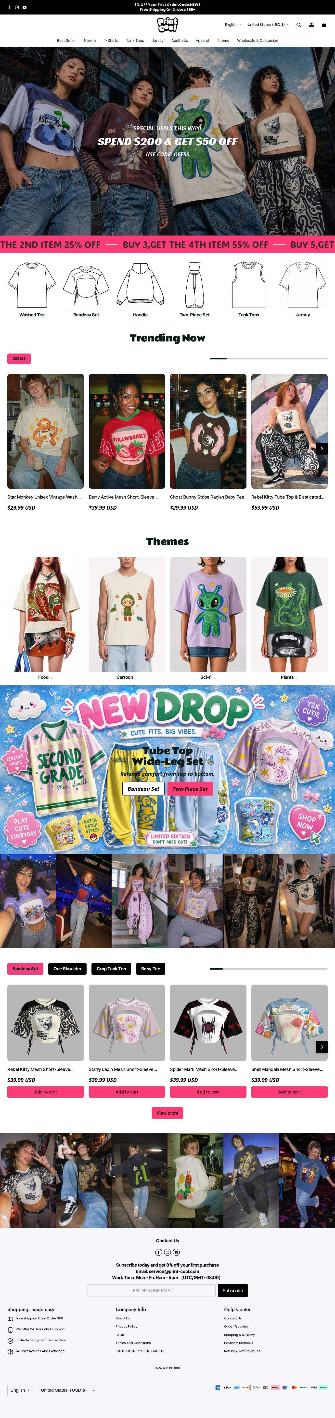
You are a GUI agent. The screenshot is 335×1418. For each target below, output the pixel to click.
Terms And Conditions (133, 1343)
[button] (298, 24)
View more (168, 1113)
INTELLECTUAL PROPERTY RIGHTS (140, 1351)
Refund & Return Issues (242, 1351)
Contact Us (233, 1318)
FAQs (120, 1335)
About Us (123, 1318)
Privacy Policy (126, 1326)
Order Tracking (236, 1326)
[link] (111, 41)
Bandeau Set (143, 788)
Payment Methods (238, 1343)
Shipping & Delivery (239, 1335)
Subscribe (233, 1290)
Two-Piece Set (190, 788)
